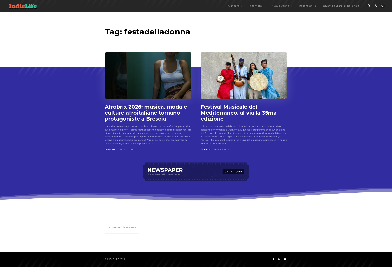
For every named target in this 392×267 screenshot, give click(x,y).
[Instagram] (279, 259)
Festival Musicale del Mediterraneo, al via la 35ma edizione (239, 113)
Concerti (110, 149)
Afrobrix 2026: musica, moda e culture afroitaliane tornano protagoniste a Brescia (146, 113)
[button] (368, 6)
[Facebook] (273, 259)
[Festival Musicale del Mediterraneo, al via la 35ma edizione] (244, 75)
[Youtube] (285, 259)
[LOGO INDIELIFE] (23, 6)
